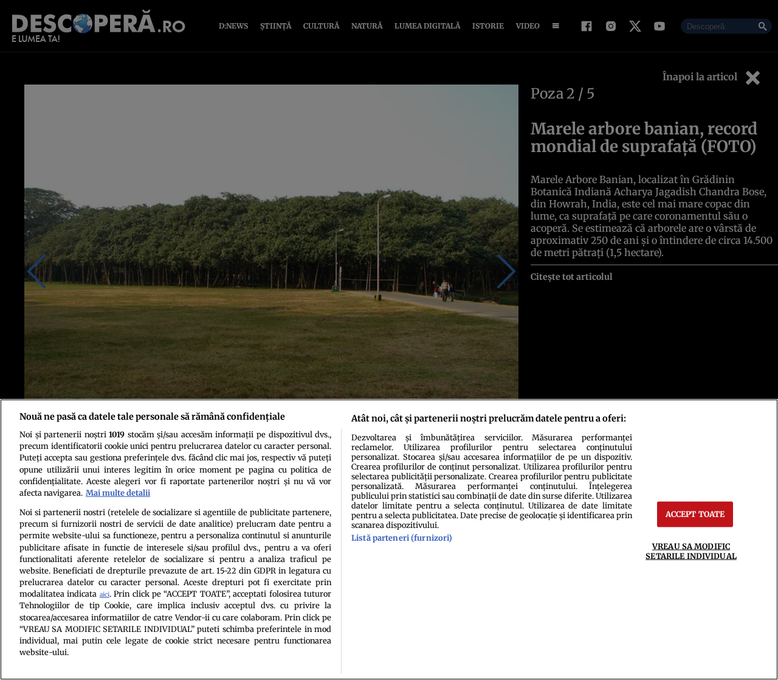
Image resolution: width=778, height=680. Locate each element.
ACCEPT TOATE (695, 514)
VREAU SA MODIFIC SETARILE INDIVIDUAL (690, 550)
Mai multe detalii (118, 493)
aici (104, 594)
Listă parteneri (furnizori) (401, 538)
